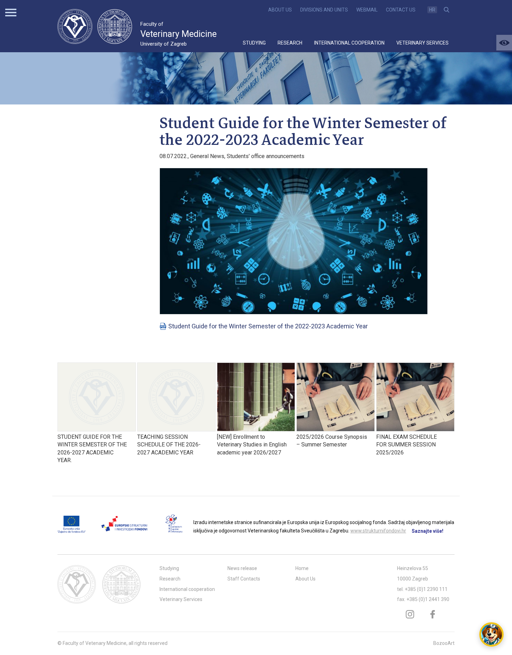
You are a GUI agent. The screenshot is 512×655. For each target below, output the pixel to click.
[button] (504, 42)
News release (242, 568)
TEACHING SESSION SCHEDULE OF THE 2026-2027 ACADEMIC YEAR (169, 445)
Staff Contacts (243, 579)
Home (302, 568)
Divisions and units (324, 10)
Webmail (367, 10)
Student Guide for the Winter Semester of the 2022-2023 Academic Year (268, 326)
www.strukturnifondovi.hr (378, 530)
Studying (254, 43)
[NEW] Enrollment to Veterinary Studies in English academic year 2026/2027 (252, 445)
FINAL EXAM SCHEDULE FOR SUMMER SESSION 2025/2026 (406, 445)
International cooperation (349, 43)
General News (207, 156)
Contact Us (401, 10)
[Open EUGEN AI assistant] (491, 634)
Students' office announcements (265, 156)
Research (290, 43)
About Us (280, 10)
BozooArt (444, 643)
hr (432, 10)
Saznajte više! (427, 531)
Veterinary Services (422, 43)
